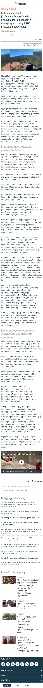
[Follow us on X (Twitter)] (8, 664)
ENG (27, 685)
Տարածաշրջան (22, 637)
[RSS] (27, 664)
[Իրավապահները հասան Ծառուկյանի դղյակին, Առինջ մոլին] (9, 603)
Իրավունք (20, 601)
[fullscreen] (40, 471)
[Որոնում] (37, 685)
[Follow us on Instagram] (22, 664)
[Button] (38, 39)
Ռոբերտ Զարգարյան (8, 31)
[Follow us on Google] (36, 664)
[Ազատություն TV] (18, 685)
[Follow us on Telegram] (17, 664)
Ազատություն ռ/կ (10, 457)
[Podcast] (32, 664)
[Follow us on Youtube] (13, 664)
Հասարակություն (8, 9)
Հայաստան (20, 578)
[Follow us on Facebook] (3, 664)
